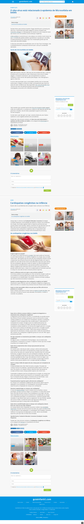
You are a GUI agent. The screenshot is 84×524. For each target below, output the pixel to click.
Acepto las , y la (27, 187)
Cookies (27, 502)
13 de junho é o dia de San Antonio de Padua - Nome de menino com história (60, 25)
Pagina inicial (13, 128)
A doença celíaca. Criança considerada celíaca (43, 448)
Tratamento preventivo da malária (30, 448)
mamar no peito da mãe (40, 290)
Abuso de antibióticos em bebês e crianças (16, 448)
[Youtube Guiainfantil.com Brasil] (70, 116)
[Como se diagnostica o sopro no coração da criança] (30, 464)
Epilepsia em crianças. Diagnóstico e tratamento (16, 462)
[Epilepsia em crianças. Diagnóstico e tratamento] (17, 464)
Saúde (27, 146)
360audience (45, 517)
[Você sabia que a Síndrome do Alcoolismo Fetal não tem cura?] (44, 151)
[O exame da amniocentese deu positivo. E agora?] (44, 165)
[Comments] (49, 18)
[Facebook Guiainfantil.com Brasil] (59, 116)
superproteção (20, 390)
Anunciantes (62, 502)
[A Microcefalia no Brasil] (30, 165)
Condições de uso (59, 109)
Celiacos (40, 445)
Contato (55, 502)
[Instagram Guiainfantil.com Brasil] (64, 116)
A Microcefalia (14, 36)
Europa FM (56, 514)
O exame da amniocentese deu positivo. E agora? (43, 163)
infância (43, 360)
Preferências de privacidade (65, 108)
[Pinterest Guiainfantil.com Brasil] (61, 116)
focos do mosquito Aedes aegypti (41, 107)
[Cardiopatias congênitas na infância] (17, 145)
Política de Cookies (39, 187)
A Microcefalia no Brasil (29, 163)
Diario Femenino (51, 512)
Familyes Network (33, 512)
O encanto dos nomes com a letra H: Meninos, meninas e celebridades (69, 25)
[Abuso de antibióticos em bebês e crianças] (17, 450)
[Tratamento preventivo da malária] (30, 450)
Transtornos (14, 459)
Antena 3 (35, 514)
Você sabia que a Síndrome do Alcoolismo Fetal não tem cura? (43, 148)
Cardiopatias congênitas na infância (16, 149)
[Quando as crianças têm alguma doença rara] (17, 165)
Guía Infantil (42, 512)
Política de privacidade (36, 502)
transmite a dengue (16, 32)
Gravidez (41, 144)
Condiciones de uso (30, 187)
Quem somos (20, 502)
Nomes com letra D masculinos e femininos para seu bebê (60, 36)
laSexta (41, 514)
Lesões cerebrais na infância (29, 149)
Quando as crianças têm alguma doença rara (16, 163)
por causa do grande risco (42, 85)
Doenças (13, 146)
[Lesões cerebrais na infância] (30, 151)
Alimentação (13, 7)
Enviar (47, 190)
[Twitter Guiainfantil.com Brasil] (67, 116)
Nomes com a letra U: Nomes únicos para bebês (69, 36)
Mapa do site (42, 504)
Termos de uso (47, 502)
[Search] (63, 2)
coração (30, 255)
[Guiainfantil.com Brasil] (25, 2)
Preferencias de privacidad (21, 187)
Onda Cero (48, 514)
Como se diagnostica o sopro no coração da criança (30, 462)
